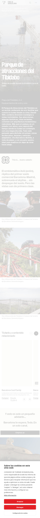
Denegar (20, 507)
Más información (10, 495)
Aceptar (20, 501)
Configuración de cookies (20, 513)
